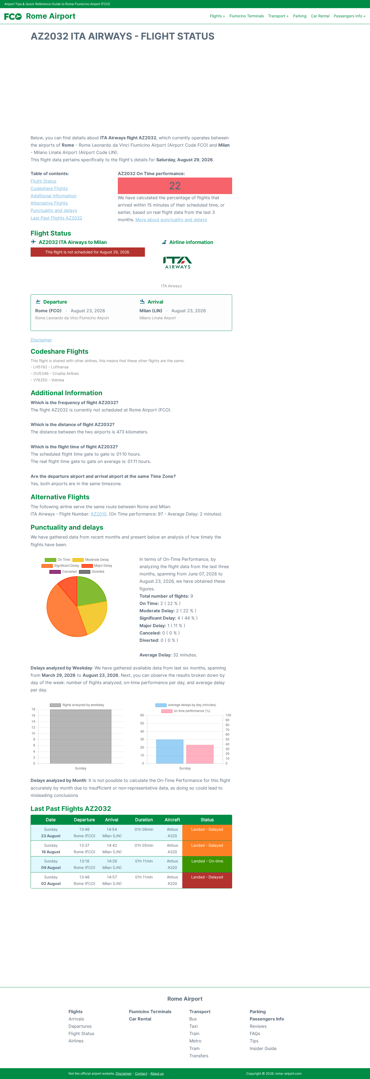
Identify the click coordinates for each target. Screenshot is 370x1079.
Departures (80, 1026)
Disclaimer (124, 1073)
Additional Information (53, 195)
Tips (254, 1040)
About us (157, 1073)
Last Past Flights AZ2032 (56, 218)
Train (194, 1033)
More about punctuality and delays (171, 219)
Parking (300, 16)
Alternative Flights (49, 203)
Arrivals (76, 1019)
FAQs (255, 1033)
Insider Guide (263, 1048)
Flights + (217, 16)
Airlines (76, 1040)
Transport (199, 1011)
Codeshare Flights (49, 188)
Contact (141, 1073)
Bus (193, 1019)
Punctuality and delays (54, 210)
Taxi (193, 1026)
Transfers (198, 1055)
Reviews (258, 1026)
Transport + (278, 16)
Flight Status (43, 181)
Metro (195, 1040)
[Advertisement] (185, 91)
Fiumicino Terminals (246, 16)
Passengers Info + (350, 16)
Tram (194, 1048)
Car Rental (320, 16)
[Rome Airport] (13, 16)
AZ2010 (98, 514)
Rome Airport (51, 16)
